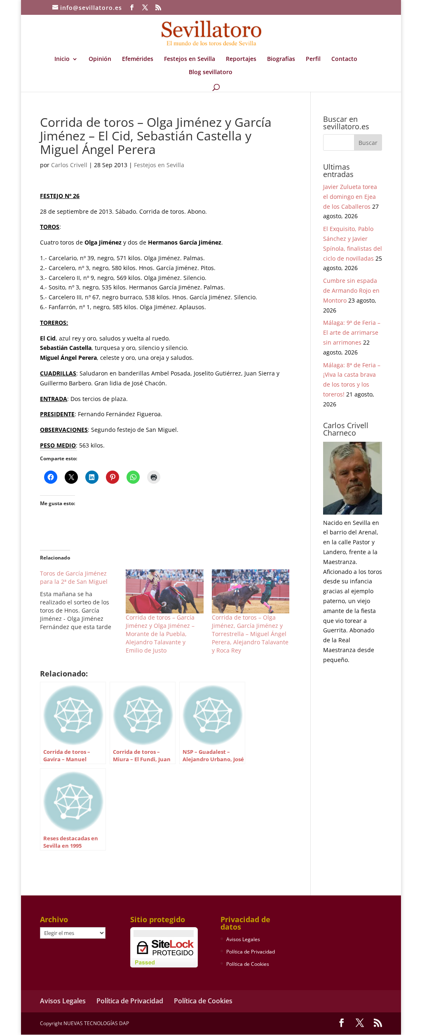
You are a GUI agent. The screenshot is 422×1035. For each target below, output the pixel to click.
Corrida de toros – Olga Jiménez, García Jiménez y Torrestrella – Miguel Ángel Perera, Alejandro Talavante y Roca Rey (250, 633)
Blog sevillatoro (210, 72)
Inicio (62, 59)
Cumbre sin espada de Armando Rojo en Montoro (351, 290)
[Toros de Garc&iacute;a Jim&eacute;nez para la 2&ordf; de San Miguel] (83, 600)
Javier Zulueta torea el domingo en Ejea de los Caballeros (350, 196)
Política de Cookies (247, 963)
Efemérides (137, 59)
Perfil (313, 59)
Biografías (281, 59)
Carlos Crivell (69, 165)
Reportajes (241, 59)
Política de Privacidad (250, 951)
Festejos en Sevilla (189, 59)
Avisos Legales (243, 939)
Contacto (344, 59)
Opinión (100, 59)
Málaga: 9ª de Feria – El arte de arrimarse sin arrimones (351, 332)
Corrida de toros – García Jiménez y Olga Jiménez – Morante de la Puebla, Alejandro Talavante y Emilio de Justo (160, 633)
